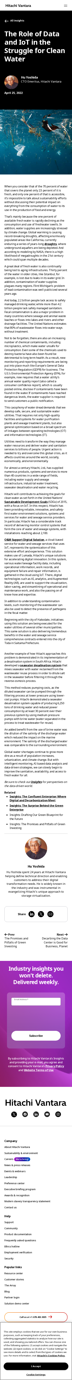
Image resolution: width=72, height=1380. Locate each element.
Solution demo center (16, 1303)
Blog (7, 1291)
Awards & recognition (16, 1195)
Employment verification (18, 1252)
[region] (36, 1351)
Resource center (13, 1273)
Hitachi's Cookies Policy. (51, 1355)
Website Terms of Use (39, 1070)
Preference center (14, 1183)
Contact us (10, 1207)
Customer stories (14, 1279)
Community (10, 1228)
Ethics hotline (12, 1246)
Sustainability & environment (21, 1153)
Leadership (10, 1177)
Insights (36, 782)
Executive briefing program (20, 1189)
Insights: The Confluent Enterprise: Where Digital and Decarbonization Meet (38, 798)
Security (8, 1258)
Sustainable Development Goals (26, 502)
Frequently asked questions (20, 1240)
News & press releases (17, 1165)
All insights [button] (17, 20)
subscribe (36, 1036)
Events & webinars (14, 1171)
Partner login (11, 1297)
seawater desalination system (40, 665)
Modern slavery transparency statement (27, 1201)
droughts (50, 244)
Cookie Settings (35, 1374)
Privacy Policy (54, 1066)
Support (9, 1222)
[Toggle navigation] (66, 5)
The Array (10, 1285)
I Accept (36, 1366)
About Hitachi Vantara (17, 1147)
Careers (8, 1159)
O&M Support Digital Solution (24, 540)
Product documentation (18, 1234)
